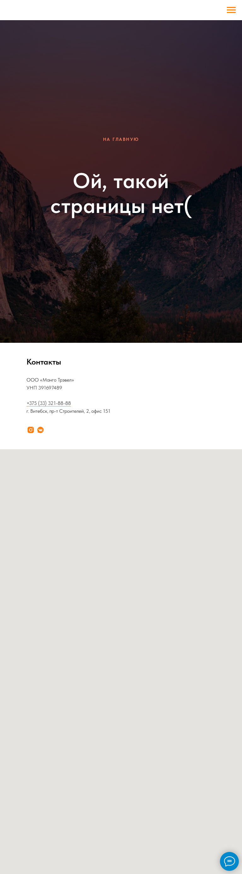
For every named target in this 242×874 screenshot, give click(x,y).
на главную (121, 414)
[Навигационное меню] (231, 10)
